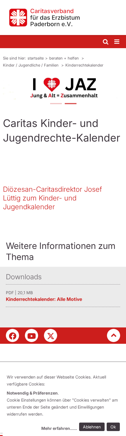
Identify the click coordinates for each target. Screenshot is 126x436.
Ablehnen (92, 426)
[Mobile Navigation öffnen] (117, 42)
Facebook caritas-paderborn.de (12, 335)
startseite (36, 58)
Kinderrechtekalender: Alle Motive (44, 299)
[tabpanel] (63, 87)
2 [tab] (70, 104)
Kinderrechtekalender (84, 65)
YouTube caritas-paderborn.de (31, 335)
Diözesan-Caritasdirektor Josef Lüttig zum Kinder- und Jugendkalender (52, 198)
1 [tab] (56, 104)
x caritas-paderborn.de (50, 335)
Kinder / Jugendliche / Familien (31, 65)
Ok (113, 426)
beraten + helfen (64, 58)
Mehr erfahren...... (59, 428)
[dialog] (64, 403)
